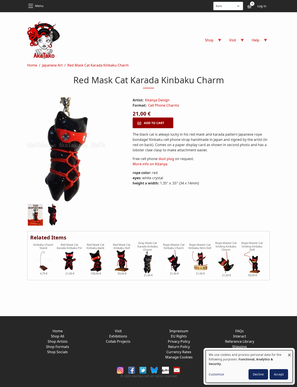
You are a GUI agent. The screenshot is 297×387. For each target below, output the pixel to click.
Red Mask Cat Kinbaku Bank (95, 246)
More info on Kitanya (150, 164)
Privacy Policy (179, 341)
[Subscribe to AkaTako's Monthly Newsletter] (177, 370)
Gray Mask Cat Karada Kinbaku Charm (147, 246)
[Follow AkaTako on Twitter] (143, 370)
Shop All (57, 336)
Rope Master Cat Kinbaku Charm (174, 246)
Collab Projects (118, 341)
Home (32, 65)
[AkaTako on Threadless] (165, 370)
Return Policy (179, 346)
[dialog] (249, 366)
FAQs (239, 331)
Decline (258, 374)
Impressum (178, 331)
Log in (261, 6)
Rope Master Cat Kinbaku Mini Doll (200, 246)
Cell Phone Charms (163, 105)
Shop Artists (58, 341)
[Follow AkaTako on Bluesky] (154, 370)
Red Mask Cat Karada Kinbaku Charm (98, 65)
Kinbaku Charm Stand (43, 246)
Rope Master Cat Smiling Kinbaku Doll (252, 246)
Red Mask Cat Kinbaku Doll (121, 246)
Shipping (239, 346)
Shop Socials (57, 351)
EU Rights (179, 336)
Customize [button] (216, 374)
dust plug (166, 158)
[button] (74, 150)
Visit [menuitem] (230, 41)
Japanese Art (52, 65)
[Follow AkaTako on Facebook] (131, 370)
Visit (118, 331)
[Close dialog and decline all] (289, 353)
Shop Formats (57, 346)
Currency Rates (178, 351)
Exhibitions (118, 336)
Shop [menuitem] (207, 41)
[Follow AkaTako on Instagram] (120, 370)
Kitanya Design (157, 100)
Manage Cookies (179, 357)
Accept (279, 374)
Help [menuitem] (253, 41)
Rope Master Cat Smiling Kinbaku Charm (226, 246)
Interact (239, 336)
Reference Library (239, 341)
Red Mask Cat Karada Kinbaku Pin (69, 246)
